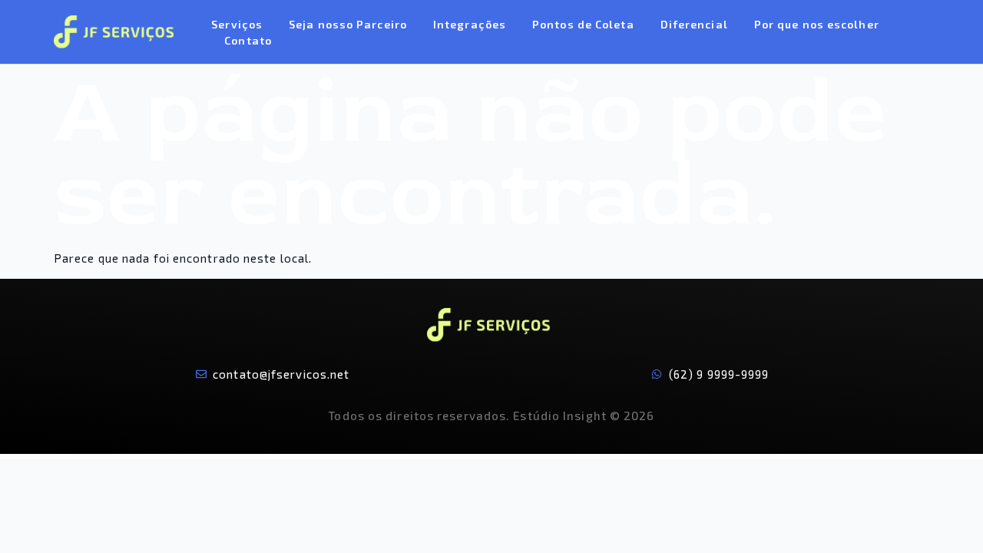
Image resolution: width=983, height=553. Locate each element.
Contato (248, 40)
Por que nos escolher (816, 24)
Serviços (237, 24)
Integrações (469, 24)
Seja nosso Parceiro (348, 24)
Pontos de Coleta (583, 24)
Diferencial (694, 24)
